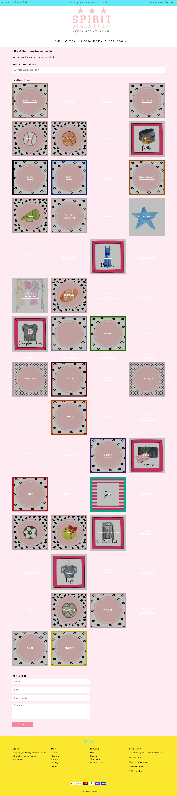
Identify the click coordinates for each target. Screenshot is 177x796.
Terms (54, 766)
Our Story (56, 756)
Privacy (54, 763)
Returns (55, 759)
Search (54, 753)
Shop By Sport (90, 41)
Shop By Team (114, 41)
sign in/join (158, 3)
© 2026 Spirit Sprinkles (88, 792)
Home (57, 41)
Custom (70, 41)
